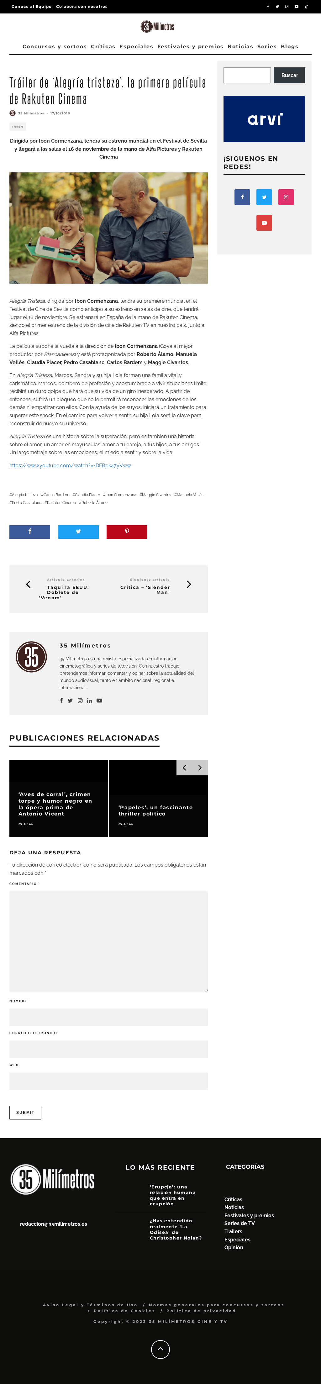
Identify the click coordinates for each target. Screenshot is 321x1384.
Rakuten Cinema (61, 503)
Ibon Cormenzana (121, 495)
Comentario (24, 884)
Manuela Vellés (190, 495)
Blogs (290, 47)
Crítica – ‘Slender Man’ (145, 590)
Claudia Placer (87, 495)
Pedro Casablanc (26, 503)
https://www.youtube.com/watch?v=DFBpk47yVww (70, 466)
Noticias (241, 47)
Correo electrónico (34, 1033)
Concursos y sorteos (55, 47)
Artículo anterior (66, 580)
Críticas (103, 47)
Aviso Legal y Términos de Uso (90, 1305)
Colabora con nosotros (82, 6)
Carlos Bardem (56, 495)
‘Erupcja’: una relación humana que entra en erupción (173, 1195)
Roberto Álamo (95, 503)
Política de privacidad (201, 1310)
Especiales (136, 47)
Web (14, 1065)
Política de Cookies (124, 1310)
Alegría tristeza (25, 495)
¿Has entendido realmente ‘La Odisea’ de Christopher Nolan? (176, 1229)
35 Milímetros (31, 113)
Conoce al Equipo (32, 6)
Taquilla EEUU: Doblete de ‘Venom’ (64, 592)
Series (267, 47)
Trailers (18, 126)
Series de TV (239, 1223)
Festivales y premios (190, 47)
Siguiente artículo (150, 580)
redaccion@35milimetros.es (53, 1224)
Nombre (19, 1001)
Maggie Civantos (156, 495)
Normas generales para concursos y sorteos (217, 1305)
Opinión (233, 1247)
